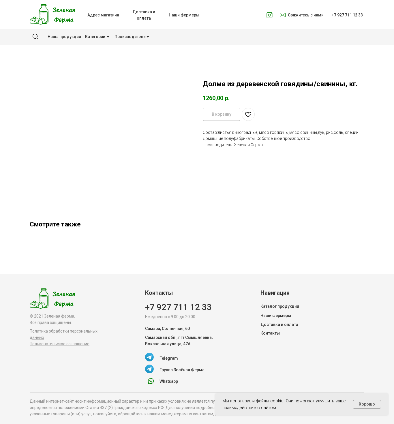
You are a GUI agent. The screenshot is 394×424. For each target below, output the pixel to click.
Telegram (169, 358)
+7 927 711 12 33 (178, 307)
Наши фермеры (275, 315)
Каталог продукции (279, 306)
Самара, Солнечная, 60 (167, 328)
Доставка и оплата (279, 324)
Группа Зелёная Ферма (182, 369)
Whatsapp (169, 381)
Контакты (270, 333)
